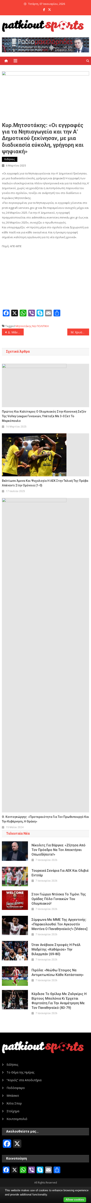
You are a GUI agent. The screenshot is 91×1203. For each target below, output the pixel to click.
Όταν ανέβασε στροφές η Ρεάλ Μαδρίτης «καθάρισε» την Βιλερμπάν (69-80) (56, 949)
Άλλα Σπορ (14, 1103)
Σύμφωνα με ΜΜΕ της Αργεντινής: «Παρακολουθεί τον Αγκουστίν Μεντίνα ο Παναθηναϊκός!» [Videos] (59, 924)
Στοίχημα (13, 1111)
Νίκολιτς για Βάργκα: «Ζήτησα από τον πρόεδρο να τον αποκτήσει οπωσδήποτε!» (58, 849)
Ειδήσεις (9, 159)
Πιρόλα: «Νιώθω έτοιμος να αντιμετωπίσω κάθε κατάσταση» (58, 972)
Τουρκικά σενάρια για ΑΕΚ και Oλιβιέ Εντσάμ (60, 873)
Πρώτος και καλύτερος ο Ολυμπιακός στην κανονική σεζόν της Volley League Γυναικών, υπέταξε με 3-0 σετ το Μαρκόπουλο (44, 416)
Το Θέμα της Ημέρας (20, 1072)
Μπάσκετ (13, 1096)
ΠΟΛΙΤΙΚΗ (43, 326)
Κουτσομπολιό (17, 1119)
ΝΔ (34, 326)
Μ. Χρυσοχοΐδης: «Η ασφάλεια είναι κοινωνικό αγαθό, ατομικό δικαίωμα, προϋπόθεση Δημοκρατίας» (80, 332)
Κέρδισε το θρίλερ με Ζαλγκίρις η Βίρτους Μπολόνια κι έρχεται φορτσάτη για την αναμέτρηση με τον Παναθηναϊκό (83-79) (59, 1001)
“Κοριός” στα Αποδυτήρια (24, 1080)
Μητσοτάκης (23, 326)
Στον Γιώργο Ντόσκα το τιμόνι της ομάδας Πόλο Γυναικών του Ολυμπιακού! (59, 898)
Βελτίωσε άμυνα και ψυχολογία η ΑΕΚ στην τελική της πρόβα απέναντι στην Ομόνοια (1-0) (45, 483)
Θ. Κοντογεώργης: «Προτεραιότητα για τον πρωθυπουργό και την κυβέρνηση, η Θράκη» (45, 819)
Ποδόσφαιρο (16, 1088)
